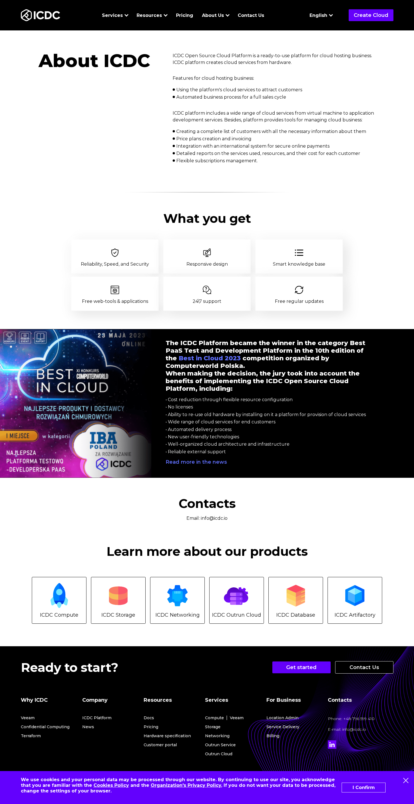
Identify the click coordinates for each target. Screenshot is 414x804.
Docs (149, 717)
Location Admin (282, 717)
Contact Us (251, 15)
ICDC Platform (97, 717)
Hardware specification (167, 735)
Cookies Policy (111, 785)
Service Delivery (282, 726)
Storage (213, 726)
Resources (149, 15)
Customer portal (160, 744)
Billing (272, 735)
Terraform (31, 735)
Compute (214, 717)
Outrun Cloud (218, 753)
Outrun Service (220, 744)
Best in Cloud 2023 (210, 358)
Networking (217, 735)
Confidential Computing (45, 726)
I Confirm (364, 787)
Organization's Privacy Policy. (186, 785)
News (88, 726)
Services (112, 15)
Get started (301, 667)
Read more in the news (196, 462)
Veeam (28, 717)
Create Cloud (371, 15)
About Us (213, 15)
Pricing (184, 15)
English (318, 15)
